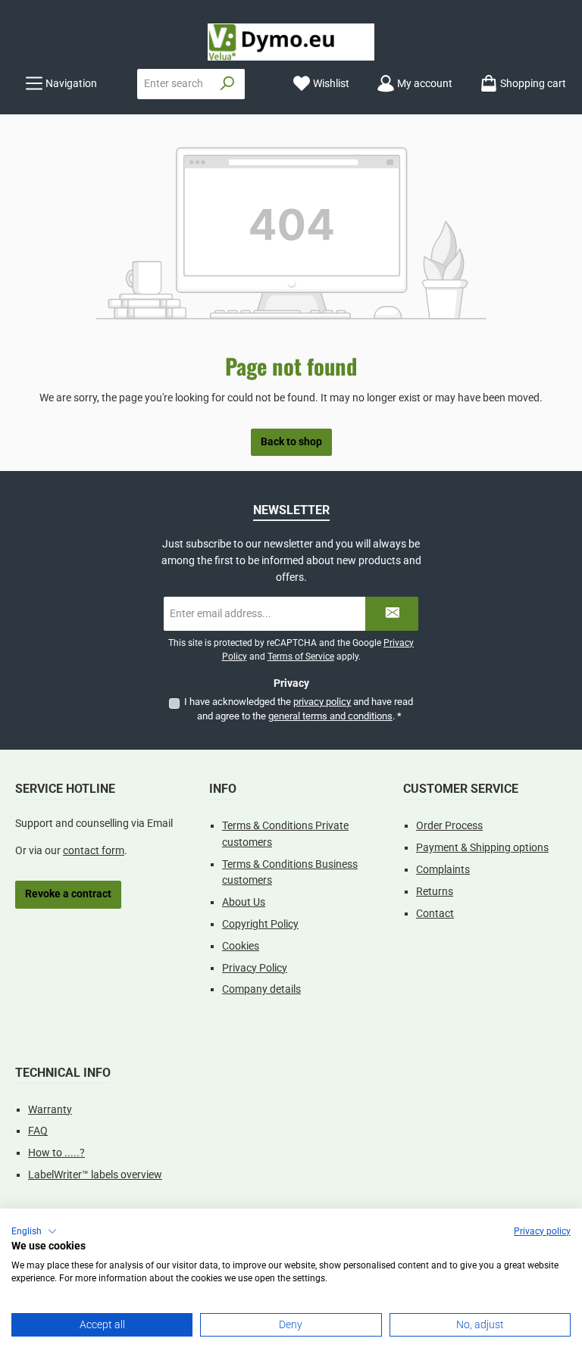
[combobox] (174, 84)
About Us (243, 902)
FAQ (38, 1131)
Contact (435, 913)
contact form (93, 850)
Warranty (50, 1109)
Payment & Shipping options (482, 847)
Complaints (443, 869)
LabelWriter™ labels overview (95, 1174)
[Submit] (391, 614)
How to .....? (56, 1152)
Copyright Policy (260, 924)
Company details (261, 989)
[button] (34, 1231)
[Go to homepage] (291, 42)
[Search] (228, 84)
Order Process (449, 825)
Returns (434, 891)
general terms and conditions (330, 716)
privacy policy (322, 701)
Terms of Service (301, 656)
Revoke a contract (68, 894)
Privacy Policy (254, 968)
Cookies (240, 946)
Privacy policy (542, 1231)
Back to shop (291, 441)
